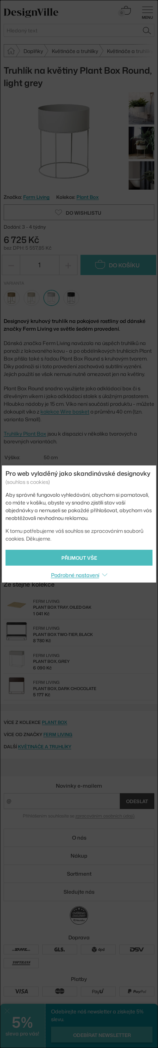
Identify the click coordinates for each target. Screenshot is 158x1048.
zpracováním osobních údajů (104, 816)
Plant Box (87, 197)
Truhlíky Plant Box (25, 433)
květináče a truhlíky (44, 746)
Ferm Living (57, 734)
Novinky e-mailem (79, 785)
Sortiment (79, 873)
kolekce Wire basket (64, 411)
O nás (79, 837)
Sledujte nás (79, 891)
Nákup (79, 855)
